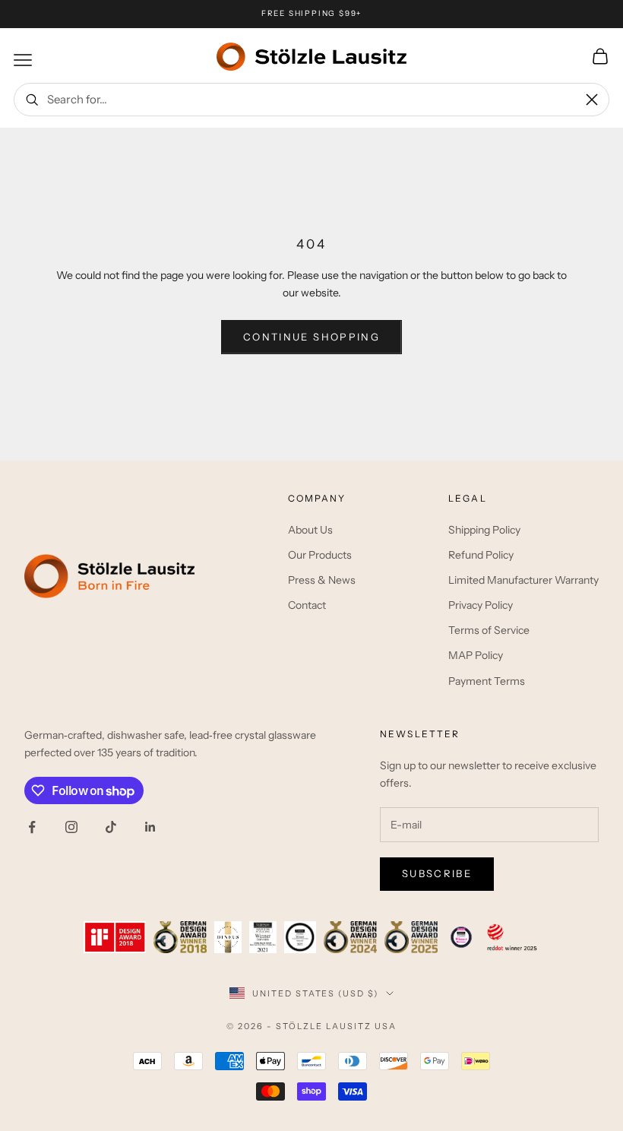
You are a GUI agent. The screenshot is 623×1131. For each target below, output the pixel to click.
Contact (307, 605)
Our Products (320, 555)
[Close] (592, 99)
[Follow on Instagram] (71, 827)
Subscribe (437, 873)
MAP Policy (475, 655)
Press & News (322, 580)
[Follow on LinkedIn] (150, 827)
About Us (310, 530)
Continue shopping (311, 337)
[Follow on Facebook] (32, 827)
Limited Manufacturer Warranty (523, 580)
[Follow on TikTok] (111, 827)
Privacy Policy (480, 605)
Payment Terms (486, 681)
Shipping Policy (484, 530)
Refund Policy (481, 555)
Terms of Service (489, 630)
